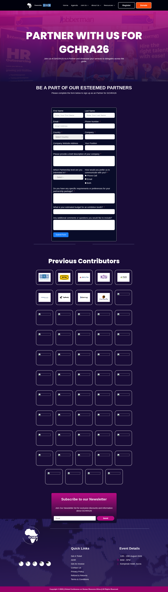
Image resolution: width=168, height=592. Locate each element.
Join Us (84, 5)
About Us (95, 5)
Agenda (74, 5)
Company (89, 132)
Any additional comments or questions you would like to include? (82, 218)
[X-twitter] (28, 563)
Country (56, 132)
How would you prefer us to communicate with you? (97, 171)
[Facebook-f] (21, 563)
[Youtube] (48, 563)
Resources (108, 5)
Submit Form (61, 235)
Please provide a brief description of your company (76, 154)
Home (65, 5)
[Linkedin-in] (41, 563)
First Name (58, 111)
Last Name (90, 111)
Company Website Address (65, 143)
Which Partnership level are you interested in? (67, 171)
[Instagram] (35, 563)
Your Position (91, 143)
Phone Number (92, 121)
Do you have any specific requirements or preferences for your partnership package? (81, 189)
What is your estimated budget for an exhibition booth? (78, 207)
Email (55, 121)
